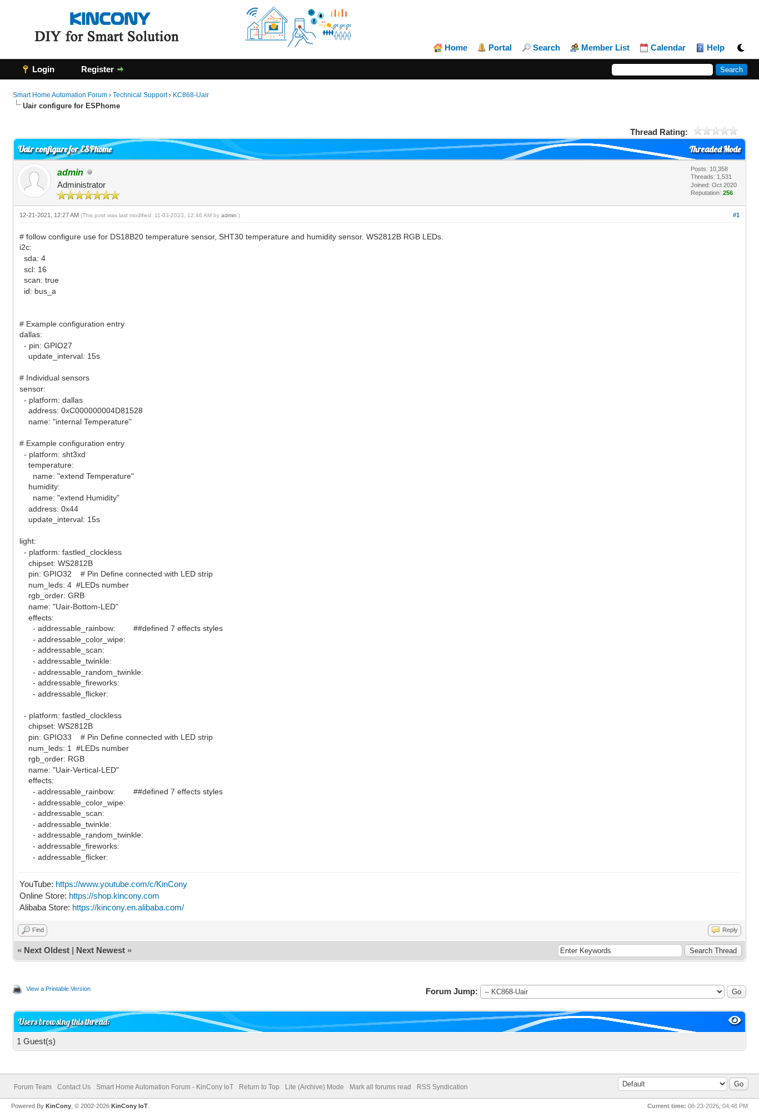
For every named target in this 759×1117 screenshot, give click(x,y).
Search (546, 47)
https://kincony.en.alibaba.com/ (128, 907)
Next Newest (100, 950)
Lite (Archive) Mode (314, 1087)
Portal (500, 47)
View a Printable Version (58, 988)
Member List (605, 47)
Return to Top (259, 1087)
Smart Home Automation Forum (60, 95)
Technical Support (140, 95)
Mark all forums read (380, 1087)
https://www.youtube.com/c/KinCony (121, 884)
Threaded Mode (715, 149)
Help (716, 47)
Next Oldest (46, 950)
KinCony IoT (129, 1106)
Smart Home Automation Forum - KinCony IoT (164, 1087)
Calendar (668, 47)
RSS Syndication (442, 1087)
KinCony (58, 1106)
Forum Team (33, 1087)
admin (229, 215)
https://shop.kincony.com (114, 895)
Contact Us (74, 1087)
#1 (736, 215)
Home (456, 47)
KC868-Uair (191, 95)
